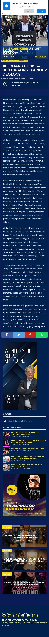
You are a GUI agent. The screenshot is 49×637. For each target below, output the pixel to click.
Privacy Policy (28, 623)
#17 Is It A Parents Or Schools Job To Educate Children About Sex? (27, 457)
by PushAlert (7, 14)
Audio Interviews (8, 61)
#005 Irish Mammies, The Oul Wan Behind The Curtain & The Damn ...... (28, 441)
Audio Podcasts (21, 61)
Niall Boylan (7, 78)
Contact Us (14, 623)
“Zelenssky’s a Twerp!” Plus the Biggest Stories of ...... (25, 433)
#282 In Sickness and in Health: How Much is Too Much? (26, 466)
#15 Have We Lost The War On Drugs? (27, 449)
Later (29, 11)
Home (4, 623)
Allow (41, 11)
